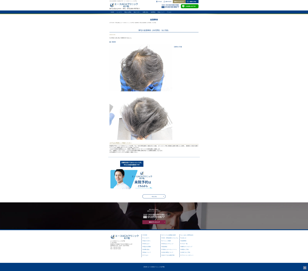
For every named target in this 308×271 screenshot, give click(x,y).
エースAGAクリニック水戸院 (156, 267)
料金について (161, 12)
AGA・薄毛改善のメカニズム (170, 238)
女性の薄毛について (167, 252)
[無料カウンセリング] (179, 1)
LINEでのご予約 (185, 252)
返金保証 (164, 246)
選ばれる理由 (127, 12)
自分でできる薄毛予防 (168, 255)
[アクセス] (159, 1)
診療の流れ (145, 12)
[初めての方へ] (168, 1)
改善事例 (153, 12)
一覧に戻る (154, 196)
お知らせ (183, 238)
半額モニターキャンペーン (169, 249)
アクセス (169, 12)
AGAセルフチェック (167, 243)
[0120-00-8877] (154, 219)
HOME (112, 12)
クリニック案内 (166, 240)
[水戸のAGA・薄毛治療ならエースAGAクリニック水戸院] (123, 6)
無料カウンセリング (186, 246)
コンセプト (119, 12)
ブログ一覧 (184, 243)
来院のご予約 (185, 249)
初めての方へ (137, 12)
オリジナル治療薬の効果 (169, 235)
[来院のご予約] (192, 1)
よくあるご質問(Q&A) (187, 235)
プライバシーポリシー (187, 255)
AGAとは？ (146, 243)
